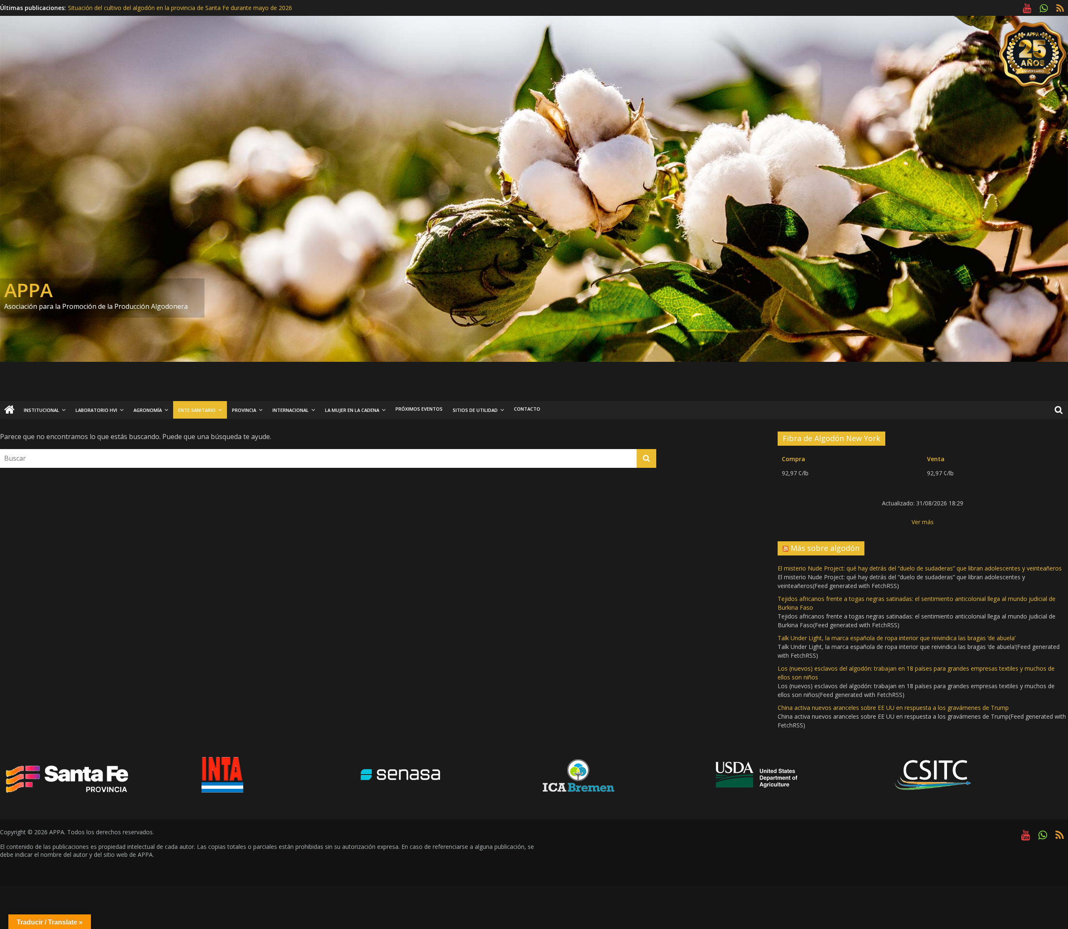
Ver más (923, 522)
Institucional (41, 410)
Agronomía (148, 410)
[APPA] (9, 410)
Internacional (290, 410)
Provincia (244, 410)
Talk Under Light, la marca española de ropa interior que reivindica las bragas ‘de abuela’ (896, 638)
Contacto (527, 409)
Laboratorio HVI (96, 410)
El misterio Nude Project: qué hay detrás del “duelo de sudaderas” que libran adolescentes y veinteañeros (920, 568)
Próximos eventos (419, 409)
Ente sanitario (197, 410)
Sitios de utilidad (475, 410)
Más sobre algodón (825, 548)
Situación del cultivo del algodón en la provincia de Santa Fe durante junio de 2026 (179, 6)
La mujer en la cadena (352, 410)
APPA (28, 290)
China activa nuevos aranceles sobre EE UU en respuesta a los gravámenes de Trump (893, 708)
